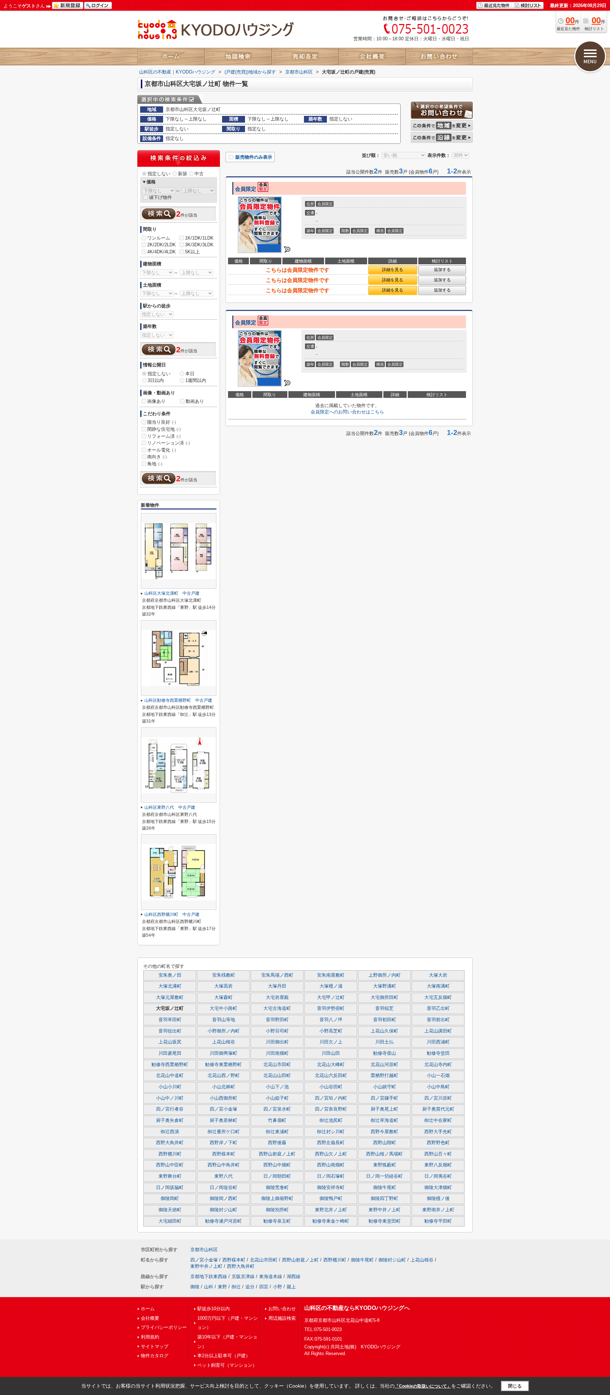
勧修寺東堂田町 (385, 1221)
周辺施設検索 (282, 1318)
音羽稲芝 (384, 1008)
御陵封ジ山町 (223, 1209)
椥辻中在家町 (438, 1120)
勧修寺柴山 (384, 1053)
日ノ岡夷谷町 (438, 1176)
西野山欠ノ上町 (331, 1154)
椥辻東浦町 (277, 1131)
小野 (277, 1286)
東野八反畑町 (438, 1164)
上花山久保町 (384, 1031)
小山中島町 (438, 1086)
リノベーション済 (168, 443)
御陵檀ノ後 (438, 1198)
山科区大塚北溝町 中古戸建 (171, 593)
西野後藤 (277, 1142)
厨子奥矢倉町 (170, 1120)
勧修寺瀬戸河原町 (223, 1221)
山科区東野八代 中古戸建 (169, 807)
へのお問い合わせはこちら (347, 411)
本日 (190, 373)
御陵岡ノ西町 (223, 1198)
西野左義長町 (331, 1142)
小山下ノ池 (277, 1086)
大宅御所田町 (384, 997)
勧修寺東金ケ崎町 (330, 1221)
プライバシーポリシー (164, 1327)
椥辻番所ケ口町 (224, 1131)
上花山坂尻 (170, 1042)
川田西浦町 (438, 1042)
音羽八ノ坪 (330, 1019)
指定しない (159, 173)
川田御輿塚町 (223, 1053)
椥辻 (236, 1286)
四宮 (263, 1286)
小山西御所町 (223, 1098)
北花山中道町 (170, 1075)
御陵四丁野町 (384, 1198)
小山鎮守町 (384, 1086)
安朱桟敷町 (223, 975)
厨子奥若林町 (223, 1120)
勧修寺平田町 (438, 1221)
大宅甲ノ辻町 (331, 997)
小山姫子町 (277, 1098)
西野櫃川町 (170, 1154)
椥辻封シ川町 (331, 1131)
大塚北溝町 (170, 986)
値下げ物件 (160, 197)
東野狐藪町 (384, 1164)
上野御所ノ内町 (385, 975)
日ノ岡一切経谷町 (384, 1176)
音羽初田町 (384, 1019)
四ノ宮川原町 (438, 1098)
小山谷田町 (330, 1086)
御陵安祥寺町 (331, 1187)
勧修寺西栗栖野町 (169, 1064)
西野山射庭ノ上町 (277, 1154)
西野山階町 (384, 1142)
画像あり (156, 401)
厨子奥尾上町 (384, 1109)
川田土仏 (384, 1042)
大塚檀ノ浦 (330, 986)
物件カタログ (154, 1355)
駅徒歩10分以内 (213, 1308)
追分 (250, 1286)
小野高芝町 (330, 1031)
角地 (154, 463)
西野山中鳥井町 (224, 1164)
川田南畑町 (277, 1053)
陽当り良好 (161, 422)
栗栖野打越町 (384, 1075)
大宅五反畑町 (438, 997)
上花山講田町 (438, 1031)
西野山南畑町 (331, 1164)
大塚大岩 (438, 975)
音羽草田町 (170, 1019)
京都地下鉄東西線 (208, 1276)
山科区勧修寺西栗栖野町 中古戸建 (178, 700)
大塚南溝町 (438, 986)
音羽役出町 (170, 1031)
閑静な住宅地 (164, 429)
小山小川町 (170, 1086)
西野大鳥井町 (170, 1142)
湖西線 (293, 1276)
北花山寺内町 (438, 1064)
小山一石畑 (438, 1075)
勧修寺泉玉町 (277, 1221)
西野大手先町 (438, 1131)
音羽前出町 (438, 1019)
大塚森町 (223, 997)
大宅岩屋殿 (277, 997)
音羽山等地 (223, 1019)
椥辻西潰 (170, 1131)
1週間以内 (195, 380)
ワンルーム (158, 238)
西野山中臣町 (170, 1164)
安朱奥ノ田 (170, 975)
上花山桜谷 (223, 1042)
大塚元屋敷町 (170, 997)
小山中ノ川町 (170, 1098)
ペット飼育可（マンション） (227, 1365)
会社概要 (150, 1318)
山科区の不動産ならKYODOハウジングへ (357, 1308)
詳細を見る (392, 269)
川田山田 (331, 1053)
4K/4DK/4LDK (161, 251)
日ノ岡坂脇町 (170, 1187)
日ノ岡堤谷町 (223, 1187)
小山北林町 (223, 1086)
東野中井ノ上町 (385, 1209)
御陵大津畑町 (438, 1187)
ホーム (148, 1308)
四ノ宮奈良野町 (331, 1109)
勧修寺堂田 (438, 1053)
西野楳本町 (223, 1154)
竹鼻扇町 (277, 1120)
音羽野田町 (277, 1019)
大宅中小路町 (223, 1008)
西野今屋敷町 (384, 1131)
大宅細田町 (170, 1221)
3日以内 (156, 380)
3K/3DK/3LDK (199, 244)
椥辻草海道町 (384, 1120)
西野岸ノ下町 (223, 1142)
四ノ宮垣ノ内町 (331, 1098)
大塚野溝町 (384, 986)
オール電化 (161, 450)
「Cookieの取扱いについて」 (423, 1386)
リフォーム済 (164, 436)
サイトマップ (154, 1346)
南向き (157, 456)
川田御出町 (277, 1042)
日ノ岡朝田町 (277, 1176)
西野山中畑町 (277, 1164)
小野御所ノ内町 (224, 1031)
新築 (182, 173)
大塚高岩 (223, 986)
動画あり (195, 401)
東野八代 (223, 1176)
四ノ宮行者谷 (170, 1109)
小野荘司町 (277, 1031)
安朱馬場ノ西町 (277, 975)
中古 (199, 173)
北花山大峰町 (331, 1064)
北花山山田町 (277, 1075)
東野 (222, 1286)
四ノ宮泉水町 (277, 1109)
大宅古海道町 (277, 1008)
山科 (208, 1286)
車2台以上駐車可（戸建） (223, 1355)
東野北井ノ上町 (331, 1209)
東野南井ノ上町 (438, 1209)
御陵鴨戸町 (330, 1198)
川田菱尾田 (170, 1053)
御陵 (194, 1286)
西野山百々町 (438, 1154)
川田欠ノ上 (330, 1042)
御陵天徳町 (170, 1209)
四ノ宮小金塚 (223, 1109)
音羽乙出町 (438, 1008)
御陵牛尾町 (384, 1187)
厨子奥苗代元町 (438, 1109)
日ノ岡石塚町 (331, 1176)
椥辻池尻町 (330, 1120)
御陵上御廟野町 (277, 1198)
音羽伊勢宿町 (331, 1008)
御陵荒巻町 (277, 1187)
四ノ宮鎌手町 (384, 1098)
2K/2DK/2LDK (161, 244)
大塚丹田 (277, 986)
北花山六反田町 (331, 1075)
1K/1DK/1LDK (199, 238)
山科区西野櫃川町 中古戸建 (171, 914)
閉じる (515, 1386)
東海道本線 (270, 1276)
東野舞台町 (170, 1176)
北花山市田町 (277, 1064)
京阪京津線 (243, 1276)
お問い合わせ (282, 1308)
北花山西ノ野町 (224, 1075)
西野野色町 (438, 1142)
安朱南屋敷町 (331, 975)
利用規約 (150, 1337)
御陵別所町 (277, 1209)
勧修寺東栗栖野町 (223, 1064)
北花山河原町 (384, 1064)
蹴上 (291, 1286)
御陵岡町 (170, 1198)
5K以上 (192, 251)
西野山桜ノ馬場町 (384, 1154)
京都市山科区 (204, 1249)
